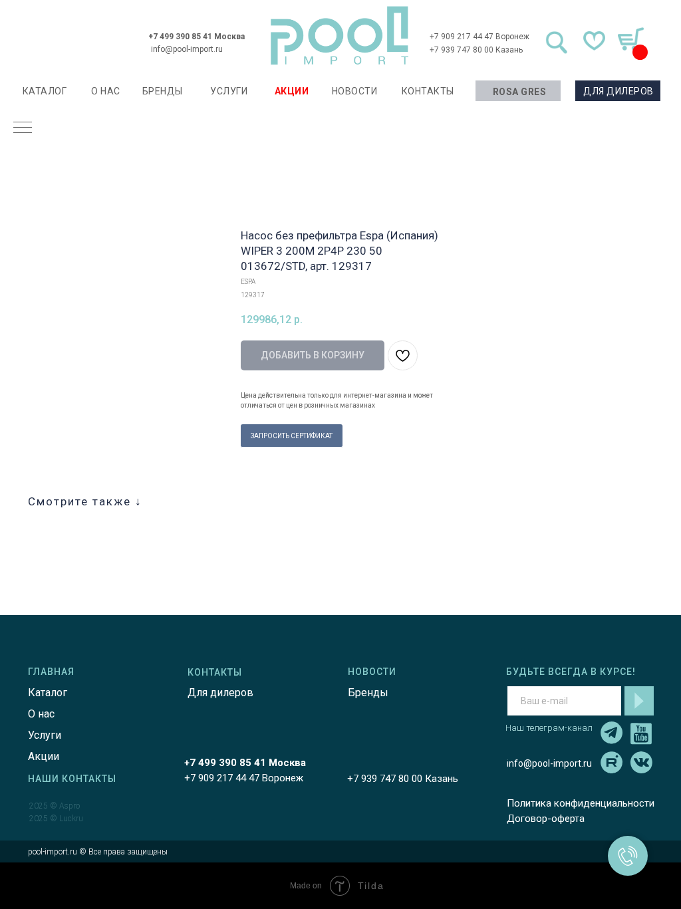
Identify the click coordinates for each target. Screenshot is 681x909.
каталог (45, 91)
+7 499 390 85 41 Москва (196, 36)
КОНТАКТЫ (428, 91)
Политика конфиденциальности (580, 803)
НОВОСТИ (355, 91)
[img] (340, 35)
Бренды (368, 692)
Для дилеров (220, 692)
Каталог (47, 692)
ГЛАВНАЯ (51, 671)
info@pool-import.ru (187, 49)
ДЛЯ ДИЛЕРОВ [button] (618, 91)
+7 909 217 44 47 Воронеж (479, 36)
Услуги (44, 735)
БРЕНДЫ (162, 91)
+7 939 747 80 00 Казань (476, 50)
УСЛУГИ (228, 91)
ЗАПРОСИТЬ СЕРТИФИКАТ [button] (292, 436)
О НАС (105, 91)
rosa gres (520, 91)
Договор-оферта (546, 819)
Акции (43, 756)
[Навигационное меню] (22, 128)
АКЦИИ (292, 91)
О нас (41, 714)
